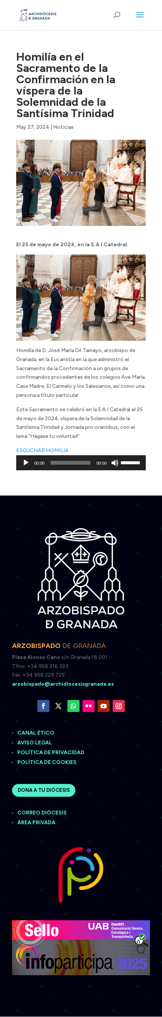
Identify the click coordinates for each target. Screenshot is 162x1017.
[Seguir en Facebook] (43, 706)
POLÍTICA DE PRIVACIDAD (50, 752)
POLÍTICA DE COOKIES (46, 762)
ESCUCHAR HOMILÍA (42, 450)
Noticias (63, 127)
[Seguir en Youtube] (104, 706)
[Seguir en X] (58, 706)
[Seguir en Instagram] (119, 706)
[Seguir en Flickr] (89, 706)
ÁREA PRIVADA (36, 822)
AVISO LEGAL (35, 742)
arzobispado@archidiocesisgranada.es (63, 684)
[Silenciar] (115, 463)
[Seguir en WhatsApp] (73, 706)
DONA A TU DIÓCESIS (44, 790)
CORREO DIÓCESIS (42, 813)
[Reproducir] (26, 463)
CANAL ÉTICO (36, 733)
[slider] (131, 462)
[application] (81, 462)
